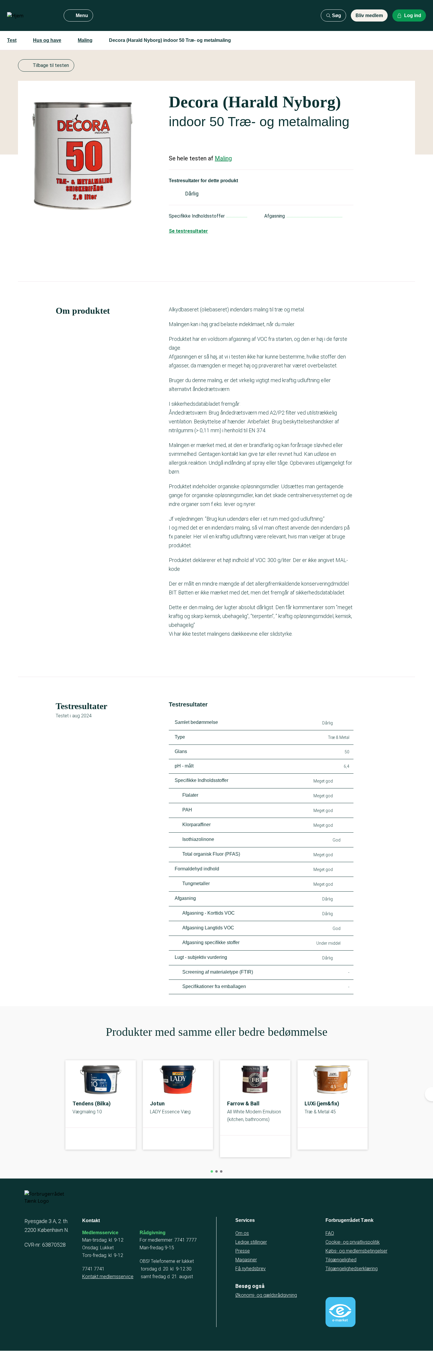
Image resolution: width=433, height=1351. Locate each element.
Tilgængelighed (340, 1260)
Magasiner (246, 1260)
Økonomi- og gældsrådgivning (266, 1295)
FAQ (329, 1233)
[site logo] (30, 15)
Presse (242, 1251)
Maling (85, 40)
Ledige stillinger (251, 1242)
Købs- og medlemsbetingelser (356, 1251)
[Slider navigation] (212, 1171)
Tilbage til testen (51, 65)
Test (11, 40)
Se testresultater (188, 231)
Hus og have (47, 40)
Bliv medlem (369, 15)
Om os (242, 1233)
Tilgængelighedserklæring (351, 1268)
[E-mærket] (340, 1312)
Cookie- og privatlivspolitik (352, 1242)
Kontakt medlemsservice (107, 1276)
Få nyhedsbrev (250, 1268)
